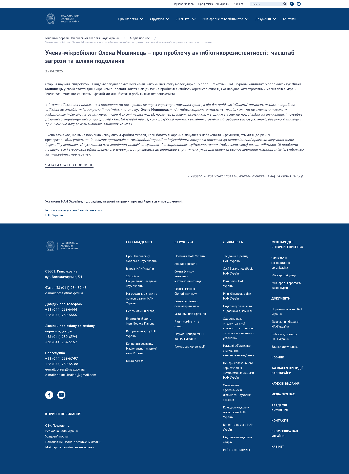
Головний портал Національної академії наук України (82, 38)
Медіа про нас (140, 38)
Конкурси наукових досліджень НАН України (236, 412)
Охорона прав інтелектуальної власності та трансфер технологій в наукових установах (238, 328)
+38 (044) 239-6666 (61, 314)
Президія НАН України (189, 256)
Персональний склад (140, 311)
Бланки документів (284, 347)
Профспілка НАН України (213, 4)
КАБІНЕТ (277, 447)
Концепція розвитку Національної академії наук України (141, 348)
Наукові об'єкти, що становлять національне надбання (238, 350)
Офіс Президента (57, 425)
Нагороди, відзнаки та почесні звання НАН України (141, 298)
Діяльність (183, 19)
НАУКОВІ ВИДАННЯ (285, 383)
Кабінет (238, 4)
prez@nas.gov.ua (70, 293)
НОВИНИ (277, 357)
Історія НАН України (140, 268)
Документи (263, 19)
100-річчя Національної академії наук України (141, 281)
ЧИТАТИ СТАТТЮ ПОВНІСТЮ (69, 165)
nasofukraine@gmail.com (76, 374)
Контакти (289, 19)
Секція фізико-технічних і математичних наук (188, 276)
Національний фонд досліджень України (73, 442)
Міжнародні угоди (283, 275)
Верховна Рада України (61, 431)
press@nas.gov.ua (71, 369)
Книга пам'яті (135, 361)
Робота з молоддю (236, 450)
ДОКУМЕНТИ (280, 298)
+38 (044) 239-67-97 (61, 358)
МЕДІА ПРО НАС (283, 394)
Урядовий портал (57, 436)
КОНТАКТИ (279, 420)
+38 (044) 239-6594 (61, 336)
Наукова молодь (183, 4)
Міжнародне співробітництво (222, 19)
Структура (157, 19)
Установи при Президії (190, 314)
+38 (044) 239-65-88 (61, 363)
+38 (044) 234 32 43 (70, 287)
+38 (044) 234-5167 (61, 342)
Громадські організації (189, 346)
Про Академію (128, 19)
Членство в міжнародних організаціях (280, 262)
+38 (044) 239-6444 (61, 309)
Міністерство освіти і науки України (69, 447)
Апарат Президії (185, 264)
